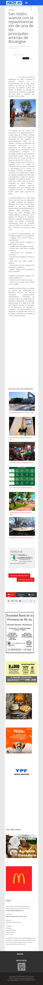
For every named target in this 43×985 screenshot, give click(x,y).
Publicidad (11, 596)
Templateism (14, 980)
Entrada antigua (25, 580)
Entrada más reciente (19, 575)
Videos (32, 596)
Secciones (22, 596)
